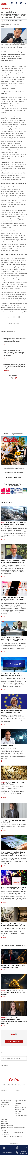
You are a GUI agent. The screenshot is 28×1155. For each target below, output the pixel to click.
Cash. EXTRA (4, 1121)
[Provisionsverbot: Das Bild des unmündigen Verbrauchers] (14, 701)
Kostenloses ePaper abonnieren (14, 472)
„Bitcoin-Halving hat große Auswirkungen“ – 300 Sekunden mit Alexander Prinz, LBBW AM (13, 639)
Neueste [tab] (3, 331)
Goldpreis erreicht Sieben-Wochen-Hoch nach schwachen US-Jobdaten (13, 992)
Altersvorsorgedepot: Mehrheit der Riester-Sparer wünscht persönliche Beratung (15, 339)
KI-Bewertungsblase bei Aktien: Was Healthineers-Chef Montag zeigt (15, 366)
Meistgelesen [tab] (11, 331)
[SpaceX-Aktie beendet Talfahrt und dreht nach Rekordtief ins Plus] (14, 664)
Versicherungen (5, 1093)
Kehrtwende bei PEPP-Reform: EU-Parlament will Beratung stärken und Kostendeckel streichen (14, 352)
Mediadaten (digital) (20, 1107)
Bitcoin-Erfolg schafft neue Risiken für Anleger (12, 783)
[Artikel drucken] (14, 317)
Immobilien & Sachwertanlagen (6, 1099)
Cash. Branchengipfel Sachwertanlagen (12, 1132)
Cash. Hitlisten (5, 1134)
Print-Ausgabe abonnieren (14, 477)
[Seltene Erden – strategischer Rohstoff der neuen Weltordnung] (14, 513)
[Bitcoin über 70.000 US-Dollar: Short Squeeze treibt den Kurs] (14, 956)
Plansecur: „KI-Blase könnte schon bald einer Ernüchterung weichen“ (13, 561)
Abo (16, 1093)
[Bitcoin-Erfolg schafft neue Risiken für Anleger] (14, 773)
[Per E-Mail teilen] (19, 317)
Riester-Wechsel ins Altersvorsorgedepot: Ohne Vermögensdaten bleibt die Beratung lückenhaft (14, 1020)
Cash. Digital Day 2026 (7, 1125)
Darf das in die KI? (7, 746)
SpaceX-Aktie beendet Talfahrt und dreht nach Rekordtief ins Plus (13, 674)
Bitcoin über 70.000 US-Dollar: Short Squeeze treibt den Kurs (13, 966)
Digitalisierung (5, 1102)
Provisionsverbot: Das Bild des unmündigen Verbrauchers (11, 711)
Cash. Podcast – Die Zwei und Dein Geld (11, 1136)
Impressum (18, 1103)
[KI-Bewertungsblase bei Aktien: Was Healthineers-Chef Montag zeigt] (14, 877)
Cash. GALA (4, 1130)
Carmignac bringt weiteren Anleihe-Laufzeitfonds (13, 821)
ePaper (16, 1095)
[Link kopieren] (8, 317)
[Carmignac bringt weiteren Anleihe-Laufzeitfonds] (14, 810)
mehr (7, 344)
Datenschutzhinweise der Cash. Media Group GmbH (21, 1100)
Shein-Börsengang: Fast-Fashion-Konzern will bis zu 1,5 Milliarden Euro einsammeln (12, 599)
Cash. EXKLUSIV (5, 1123)
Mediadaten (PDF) (19, 1109)
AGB (16, 1097)
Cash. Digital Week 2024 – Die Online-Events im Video (13, 1128)
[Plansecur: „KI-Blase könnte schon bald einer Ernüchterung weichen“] (14, 551)
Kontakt (17, 1105)
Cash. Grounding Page (21, 1115)
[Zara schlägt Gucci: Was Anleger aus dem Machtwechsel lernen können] (14, 914)
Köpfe (2, 1106)
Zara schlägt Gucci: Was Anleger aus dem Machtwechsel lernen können (13, 925)
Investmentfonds (5, 1097)
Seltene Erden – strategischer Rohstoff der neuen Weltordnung (13, 523)
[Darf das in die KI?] (14, 736)
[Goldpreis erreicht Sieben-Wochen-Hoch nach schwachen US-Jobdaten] (14, 981)
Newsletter (18, 1111)
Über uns (17, 1113)
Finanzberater (5, 1095)
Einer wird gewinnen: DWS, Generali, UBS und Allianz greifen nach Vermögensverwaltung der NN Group (14, 853)
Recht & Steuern (5, 1104)
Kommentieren (14, 323)
